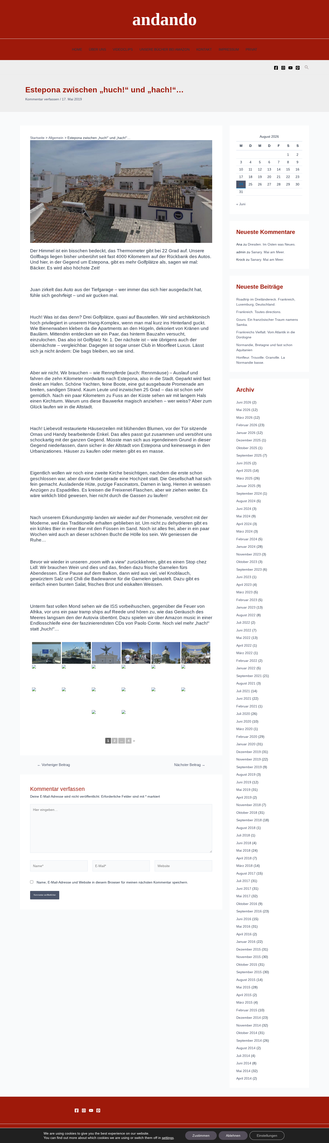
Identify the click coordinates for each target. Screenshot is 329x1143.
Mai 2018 (243, 850)
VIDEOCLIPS (123, 49)
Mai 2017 (243, 896)
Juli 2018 (243, 835)
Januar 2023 (246, 607)
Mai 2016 (243, 926)
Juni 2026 (243, 402)
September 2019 (249, 767)
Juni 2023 (243, 577)
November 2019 (248, 759)
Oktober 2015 (246, 964)
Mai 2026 (243, 410)
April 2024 (244, 524)
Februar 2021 (246, 706)
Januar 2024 (246, 546)
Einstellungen (267, 1135)
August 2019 (246, 774)
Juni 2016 (243, 919)
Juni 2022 (243, 630)
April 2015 (244, 995)
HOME (77, 49)
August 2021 (246, 683)
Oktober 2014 (246, 1033)
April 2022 (244, 645)
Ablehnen (233, 1135)
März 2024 (244, 531)
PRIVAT (251, 49)
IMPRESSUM (229, 49)
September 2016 (249, 911)
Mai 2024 (243, 516)
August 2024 (246, 501)
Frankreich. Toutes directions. (258, 312)
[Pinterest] (298, 68)
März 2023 (244, 592)
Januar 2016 (246, 942)
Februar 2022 (246, 661)
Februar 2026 (246, 425)
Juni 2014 (243, 1063)
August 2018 (246, 828)
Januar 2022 (246, 668)
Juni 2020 (243, 721)
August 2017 (246, 873)
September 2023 (249, 569)
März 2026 (244, 417)
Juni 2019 (243, 782)
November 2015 (248, 957)
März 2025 (244, 478)
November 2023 (248, 554)
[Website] (183, 867)
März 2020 (244, 729)
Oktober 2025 (246, 448)
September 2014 (249, 1040)
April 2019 (244, 797)
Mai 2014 (243, 1071)
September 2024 (249, 493)
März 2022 (244, 653)
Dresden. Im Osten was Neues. (272, 244)
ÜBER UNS (97, 49)
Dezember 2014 (248, 1018)
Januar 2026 (246, 433)
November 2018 (248, 805)
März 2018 (244, 866)
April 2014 (244, 1078)
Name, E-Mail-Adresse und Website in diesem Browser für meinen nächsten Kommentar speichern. (112, 882)
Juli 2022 (243, 622)
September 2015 (249, 972)
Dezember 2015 (248, 949)
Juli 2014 (243, 1056)
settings (168, 1138)
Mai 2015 (243, 987)
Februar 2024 (246, 539)
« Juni (240, 204)
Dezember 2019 (248, 752)
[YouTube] (290, 68)
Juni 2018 (243, 843)
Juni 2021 (243, 698)
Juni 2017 (243, 888)
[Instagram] (283, 68)
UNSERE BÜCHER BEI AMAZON (164, 49)
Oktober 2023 (246, 562)
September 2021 (249, 676)
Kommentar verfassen (42, 99)
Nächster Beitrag (189, 765)
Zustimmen (201, 1135)
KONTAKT (204, 49)
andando (164, 19)
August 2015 (246, 980)
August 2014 (246, 1048)
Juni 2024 (243, 509)
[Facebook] (276, 68)
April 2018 (244, 858)
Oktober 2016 (246, 904)
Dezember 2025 (248, 440)
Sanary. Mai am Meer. (268, 252)
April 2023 (244, 585)
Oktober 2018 (246, 812)
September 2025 (249, 455)
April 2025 (244, 470)
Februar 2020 (246, 737)
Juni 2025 (243, 463)
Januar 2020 (246, 744)
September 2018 (249, 820)
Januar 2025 (246, 486)
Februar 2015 (246, 1010)
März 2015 (244, 1002)
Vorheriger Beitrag (53, 765)
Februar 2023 (246, 600)
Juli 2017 (243, 881)
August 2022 (246, 615)
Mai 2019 (243, 790)
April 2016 (244, 934)
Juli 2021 (243, 691)
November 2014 (248, 1025)
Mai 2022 (243, 638)
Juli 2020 (243, 714)
